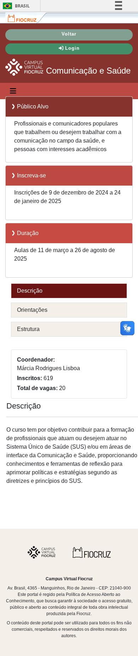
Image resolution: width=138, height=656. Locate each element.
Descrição (29, 291)
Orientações (32, 310)
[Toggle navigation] (13, 91)
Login (72, 48)
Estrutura (28, 329)
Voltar (69, 34)
